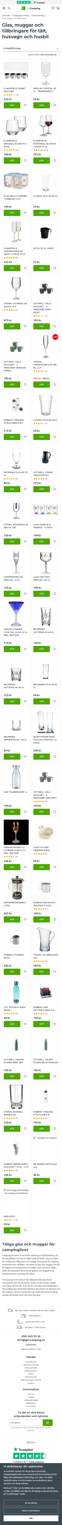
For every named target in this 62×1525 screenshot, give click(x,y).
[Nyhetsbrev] (48, 1422)
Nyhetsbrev (31, 1403)
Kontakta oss (31, 1362)
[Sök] (9, 8)
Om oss (31, 1394)
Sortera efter (34, 54)
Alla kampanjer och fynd (31, 1380)
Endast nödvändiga (31, 1511)
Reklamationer (31, 1371)
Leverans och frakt (31, 1365)
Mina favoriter (31, 1377)
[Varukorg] (58, 8)
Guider (31, 1397)
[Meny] (3, 8)
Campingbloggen (31, 1400)
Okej (31, 1518)
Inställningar (31, 1503)
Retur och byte (31, 1368)
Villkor (31, 1374)
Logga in (31, 1383)
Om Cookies (31, 1406)
